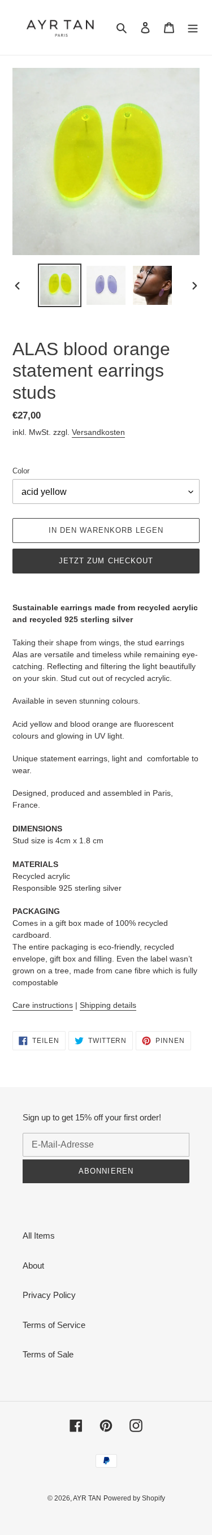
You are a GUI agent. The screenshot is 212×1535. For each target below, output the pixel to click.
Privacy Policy (49, 1295)
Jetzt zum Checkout (106, 561)
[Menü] (193, 27)
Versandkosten (98, 432)
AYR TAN (87, 1498)
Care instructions (42, 1005)
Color (20, 471)
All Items (39, 1235)
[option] (60, 285)
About (33, 1265)
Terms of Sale (48, 1354)
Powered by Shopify (134, 1498)
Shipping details (108, 1005)
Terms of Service (54, 1325)
